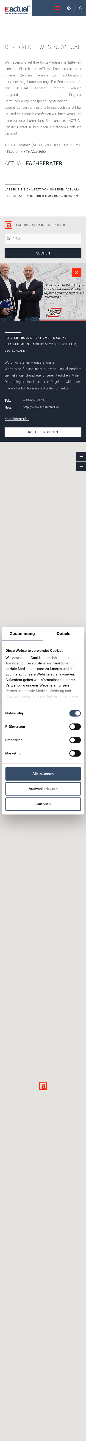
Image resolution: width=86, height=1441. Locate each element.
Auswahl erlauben (43, 789)
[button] (43, 1086)
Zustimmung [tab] (22, 633)
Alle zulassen (43, 774)
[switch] (75, 726)
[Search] (80, 8)
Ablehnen (43, 804)
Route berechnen (43, 432)
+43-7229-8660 (35, 151)
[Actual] (17, 9)
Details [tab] (63, 633)
